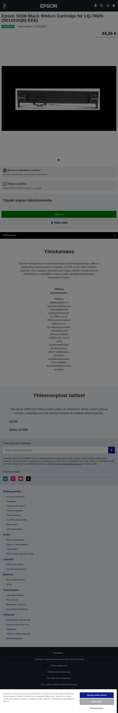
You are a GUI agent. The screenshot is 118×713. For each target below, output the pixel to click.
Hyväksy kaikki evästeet (96, 695)
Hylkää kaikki (96, 702)
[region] (58, 701)
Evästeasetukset (97, 708)
